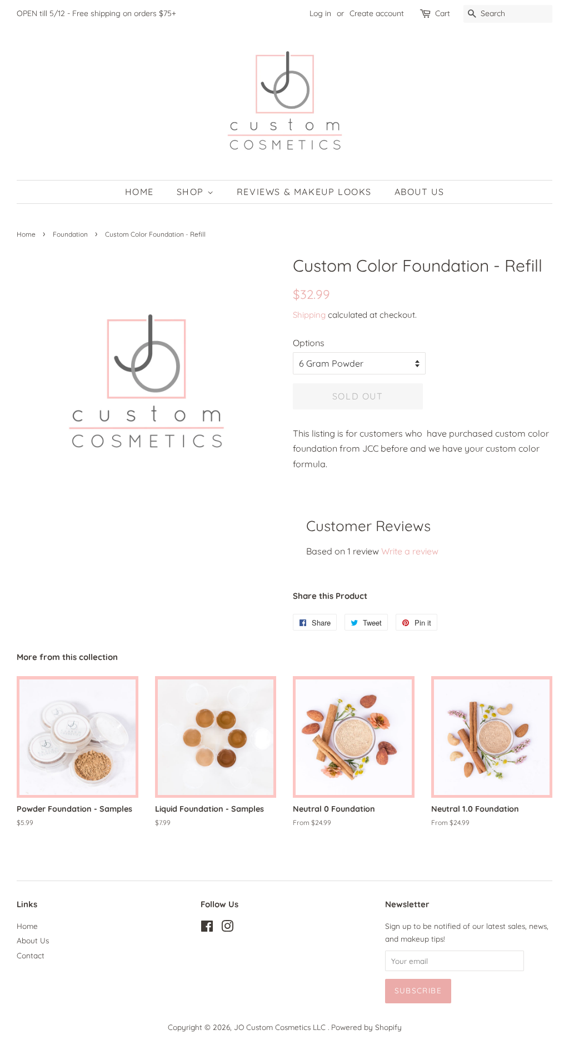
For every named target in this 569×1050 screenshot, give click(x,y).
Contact (30, 955)
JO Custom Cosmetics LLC (281, 1027)
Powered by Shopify (366, 1027)
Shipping (309, 314)
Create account (377, 13)
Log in (320, 13)
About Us (420, 191)
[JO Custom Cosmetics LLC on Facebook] (207, 928)
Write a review (409, 551)
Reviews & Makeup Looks (304, 191)
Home (139, 191)
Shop (192, 191)
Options (309, 342)
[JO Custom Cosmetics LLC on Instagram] (227, 928)
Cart (442, 13)
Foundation (70, 234)
